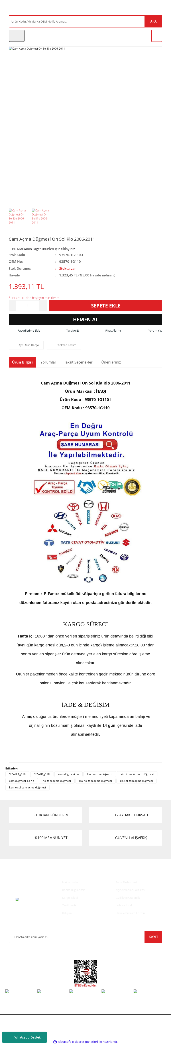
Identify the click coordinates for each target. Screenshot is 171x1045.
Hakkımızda (70, 882)
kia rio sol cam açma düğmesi (27, 787)
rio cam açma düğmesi (57, 781)
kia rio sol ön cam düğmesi (137, 774)
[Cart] (156, 36)
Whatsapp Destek (27, 1037)
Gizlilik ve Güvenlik (128, 898)
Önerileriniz (111, 362)
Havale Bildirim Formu (130, 913)
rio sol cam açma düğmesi (136, 781)
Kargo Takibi (70, 898)
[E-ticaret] (85, 1042)
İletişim (67, 913)
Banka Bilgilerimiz (73, 890)
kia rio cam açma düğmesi (95, 781)
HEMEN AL (85, 319)
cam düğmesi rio (68, 774)
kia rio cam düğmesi (99, 774)
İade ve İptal (124, 905)
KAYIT (153, 936)
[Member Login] (16, 36)
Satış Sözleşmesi (126, 882)
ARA (153, 21)
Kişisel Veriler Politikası (130, 890)
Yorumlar (48, 362)
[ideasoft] (62, 1042)
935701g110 (42, 774)
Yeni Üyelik (69, 905)
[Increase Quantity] (43, 305)
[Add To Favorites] (24, 330)
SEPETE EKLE (105, 305)
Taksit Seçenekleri (79, 362)
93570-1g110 (17, 774)
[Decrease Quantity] (12, 305)
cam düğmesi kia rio (21, 781)
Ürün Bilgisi (22, 362)
